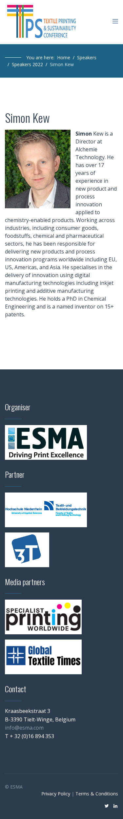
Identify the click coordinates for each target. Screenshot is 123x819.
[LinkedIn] (115, 806)
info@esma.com (24, 727)
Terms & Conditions (96, 794)
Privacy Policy (55, 794)
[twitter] (107, 806)
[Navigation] (115, 21)
